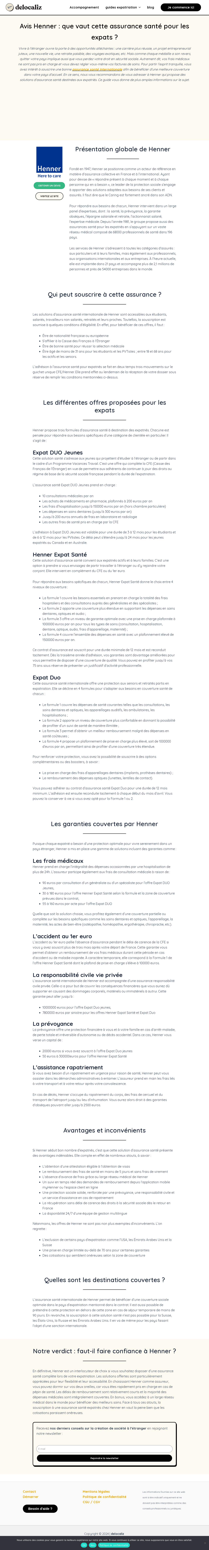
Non (92, 1545)
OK (84, 1545)
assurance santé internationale (97, 69)
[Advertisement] (104, 111)
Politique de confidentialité (114, 1545)
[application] (139, 7)
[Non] (205, 1543)
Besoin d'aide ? (40, 1508)
